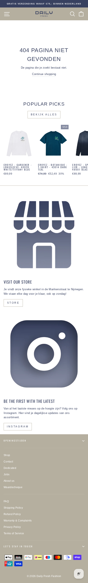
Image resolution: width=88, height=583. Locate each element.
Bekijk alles (44, 114)
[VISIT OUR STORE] (44, 234)
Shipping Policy (13, 507)
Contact (8, 461)
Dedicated (10, 468)
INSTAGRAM (18, 426)
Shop (7, 455)
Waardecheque (13, 487)
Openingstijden (15, 440)
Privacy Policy (12, 527)
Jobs (6, 474)
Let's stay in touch (18, 546)
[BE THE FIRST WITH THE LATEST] (44, 354)
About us (9, 480)
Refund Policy (12, 514)
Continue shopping (44, 74)
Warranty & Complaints (18, 520)
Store (13, 302)
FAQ (6, 501)
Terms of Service (14, 533)
